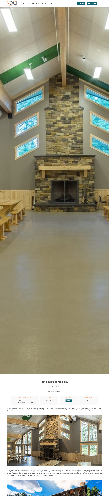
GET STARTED (92, 3)
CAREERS (81, 3)
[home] (11, 3)
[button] (31, 4)
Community (68, 400)
